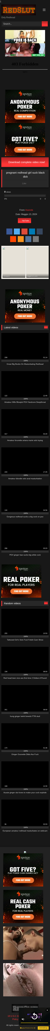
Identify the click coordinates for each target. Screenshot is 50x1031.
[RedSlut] (20, 10)
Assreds (29, 210)
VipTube (25, 220)
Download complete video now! (26, 162)
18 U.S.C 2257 (15, 1016)
